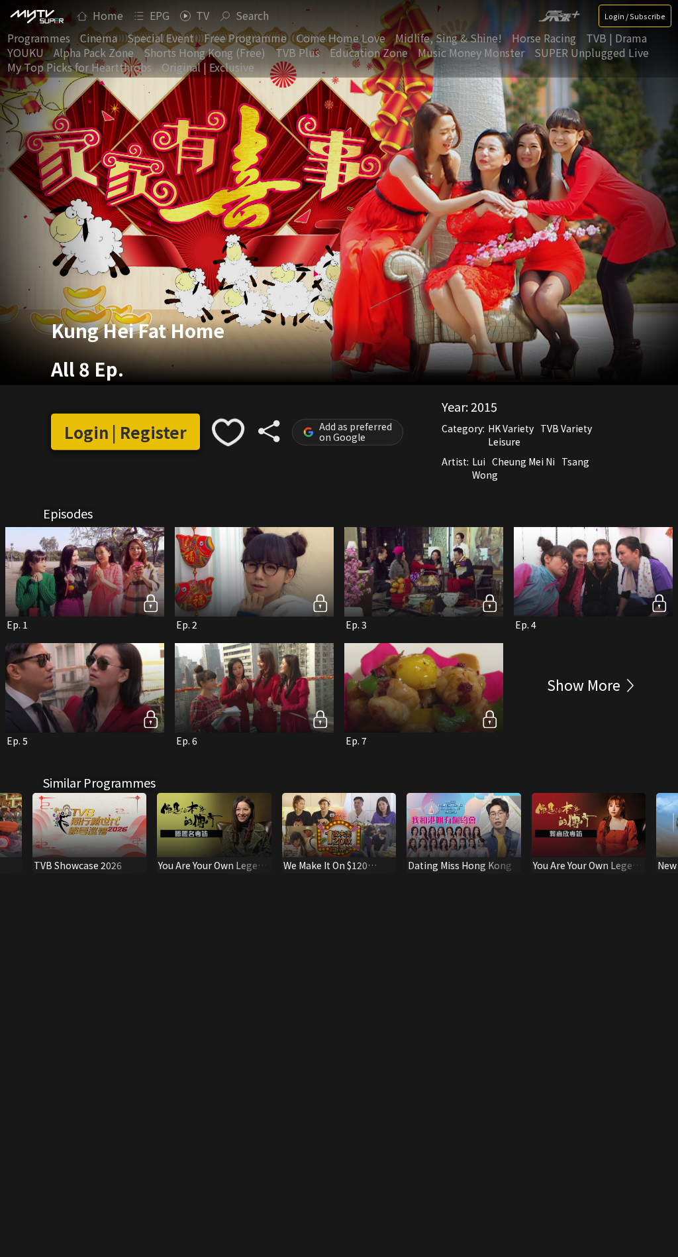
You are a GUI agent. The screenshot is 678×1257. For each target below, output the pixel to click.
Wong (485, 474)
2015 (484, 405)
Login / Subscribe (635, 16)
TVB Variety (566, 427)
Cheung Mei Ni (523, 460)
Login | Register (125, 432)
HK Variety (511, 427)
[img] (36, 16)
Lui (478, 460)
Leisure (504, 441)
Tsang (575, 460)
